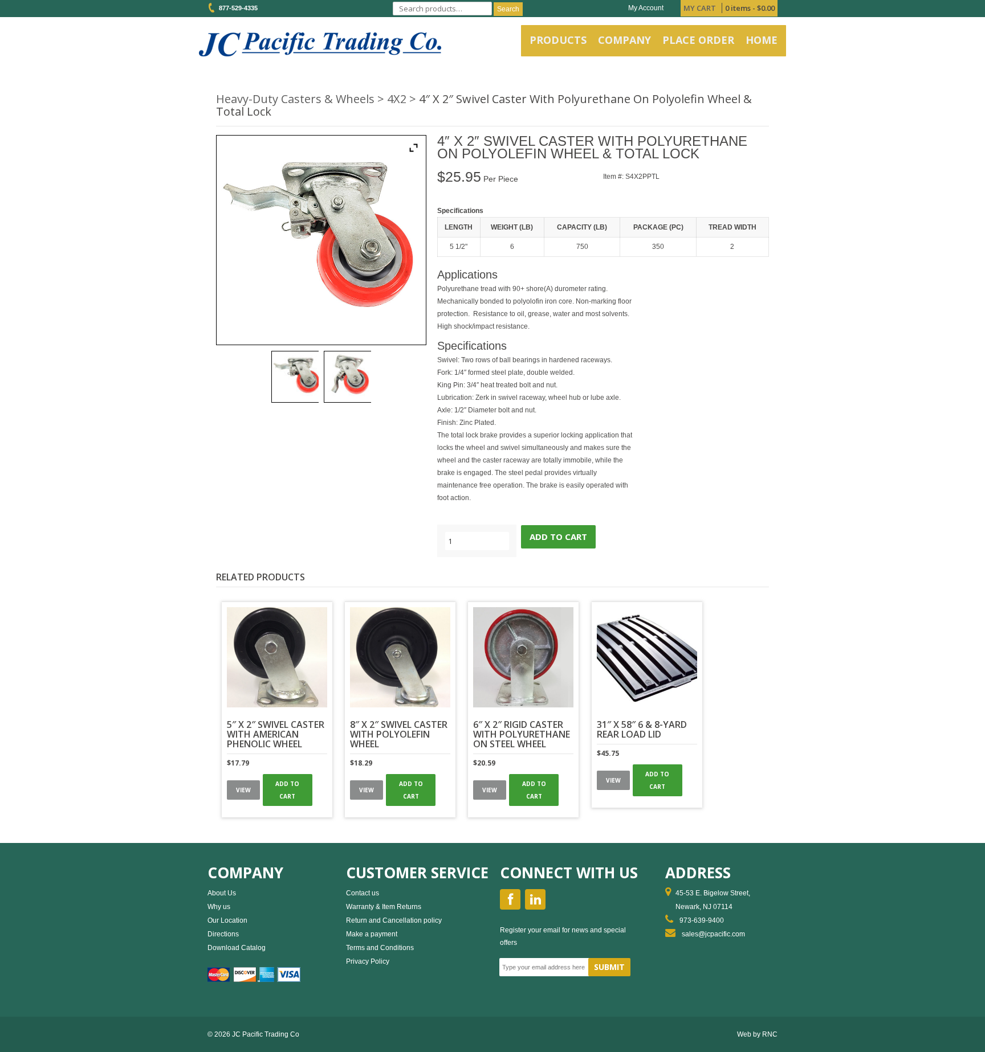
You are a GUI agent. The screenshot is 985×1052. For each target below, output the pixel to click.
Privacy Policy (367, 961)
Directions (223, 934)
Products (558, 40)
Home (762, 40)
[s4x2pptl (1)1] (295, 377)
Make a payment (371, 934)
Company (624, 40)
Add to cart (558, 536)
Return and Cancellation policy (394, 920)
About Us (221, 893)
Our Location (227, 920)
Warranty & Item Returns (383, 907)
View (243, 790)
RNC (770, 1034)
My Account (646, 8)
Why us (218, 907)
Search (508, 9)
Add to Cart (287, 790)
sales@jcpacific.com (713, 934)
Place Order (698, 40)
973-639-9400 (701, 920)
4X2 (396, 99)
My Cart (699, 8)
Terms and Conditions (380, 948)
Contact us (362, 893)
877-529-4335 (236, 8)
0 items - (750, 8)
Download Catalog (236, 948)
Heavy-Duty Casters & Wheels (295, 99)
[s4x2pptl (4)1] (347, 377)
